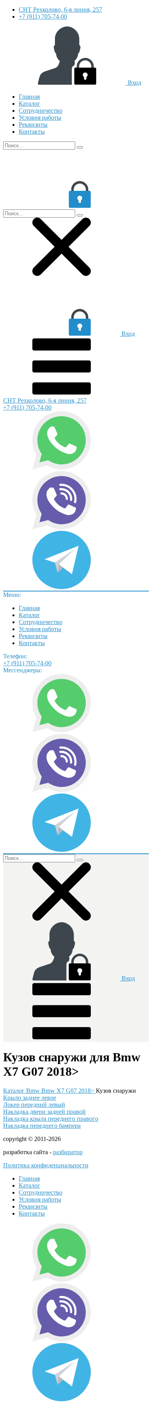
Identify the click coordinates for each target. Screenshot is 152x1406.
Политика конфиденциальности (45, 1165)
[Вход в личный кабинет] (61, 205)
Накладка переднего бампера (42, 1125)
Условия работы (40, 117)
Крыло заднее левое (29, 1097)
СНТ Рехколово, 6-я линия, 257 (60, 9)
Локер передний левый (34, 1104)
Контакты (32, 131)
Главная (29, 96)
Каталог (29, 103)
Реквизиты (33, 124)
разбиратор (68, 1152)
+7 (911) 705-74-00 (43, 16)
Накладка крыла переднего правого (50, 1118)
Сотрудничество (40, 110)
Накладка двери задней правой (44, 1111)
